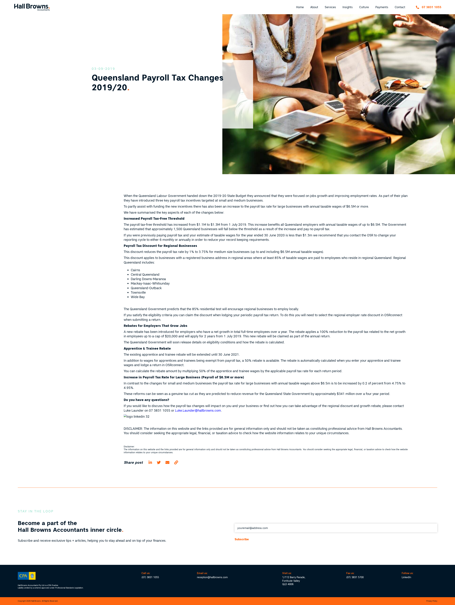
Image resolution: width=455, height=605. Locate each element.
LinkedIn (406, 577)
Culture (364, 7)
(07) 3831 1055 (150, 577)
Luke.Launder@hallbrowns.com (198, 410)
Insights (347, 7)
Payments (381, 7)
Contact (400, 7)
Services (330, 7)
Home (300, 7)
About (314, 7)
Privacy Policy (431, 601)
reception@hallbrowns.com (212, 577)
